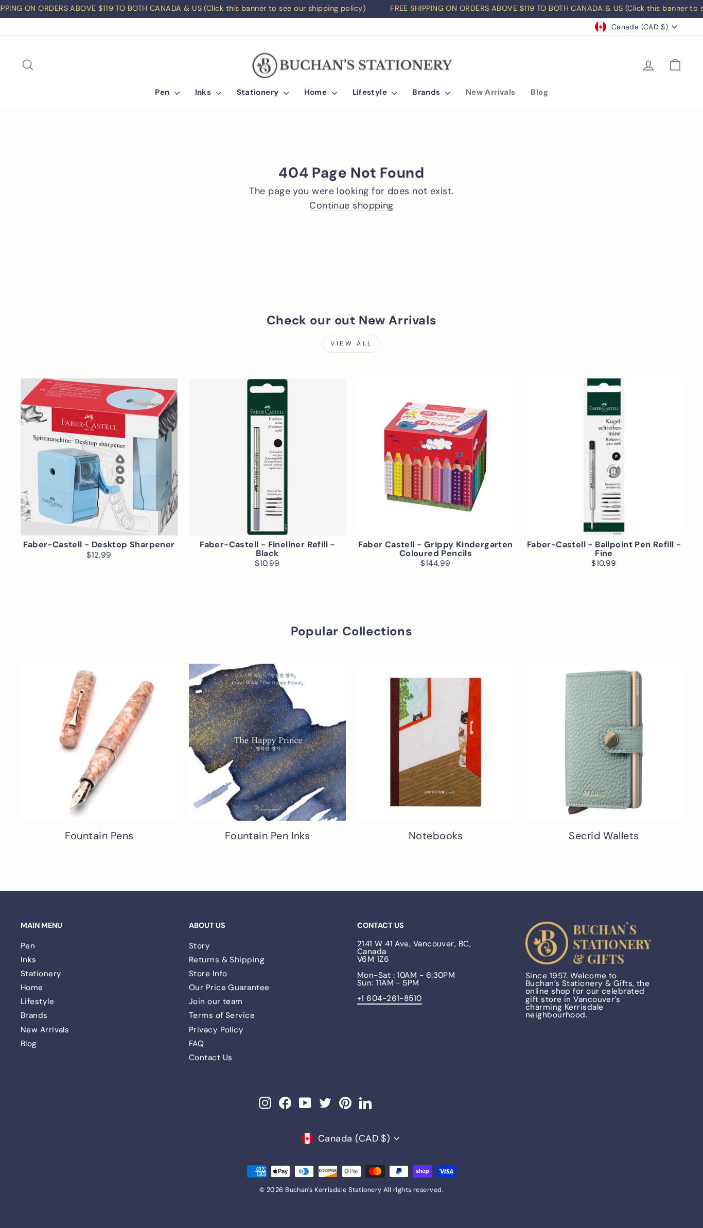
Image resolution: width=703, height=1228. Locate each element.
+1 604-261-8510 (389, 998)
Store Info (208, 973)
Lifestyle (371, 92)
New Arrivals (491, 92)
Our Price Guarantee (229, 987)
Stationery (259, 92)
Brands (427, 92)
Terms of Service (222, 1015)
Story (199, 946)
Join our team (216, 1001)
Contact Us (211, 1057)
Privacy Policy (216, 1030)
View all (351, 343)
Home (316, 92)
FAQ (196, 1044)
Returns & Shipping (227, 960)
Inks (204, 92)
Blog (539, 92)
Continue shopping (351, 206)
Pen (163, 92)
